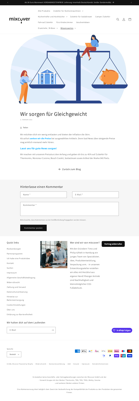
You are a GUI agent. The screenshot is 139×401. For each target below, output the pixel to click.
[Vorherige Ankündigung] (8, 2)
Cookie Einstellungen (16, 305)
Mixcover (15, 364)
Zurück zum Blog (71, 169)
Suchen (10, 268)
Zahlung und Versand (16, 287)
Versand (76, 364)
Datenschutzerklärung (57, 364)
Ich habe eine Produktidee (18, 258)
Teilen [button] (25, 127)
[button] (68, 11)
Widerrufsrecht (13, 282)
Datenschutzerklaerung (17, 292)
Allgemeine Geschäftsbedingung (21, 277)
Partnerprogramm (15, 253)
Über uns (11, 309)
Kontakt (10, 263)
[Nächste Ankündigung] (131, 2)
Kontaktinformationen (100, 364)
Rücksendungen (14, 249)
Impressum (12, 272)
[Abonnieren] (53, 330)
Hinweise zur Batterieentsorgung (15, 298)
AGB (69, 364)
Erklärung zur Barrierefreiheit (20, 314)
